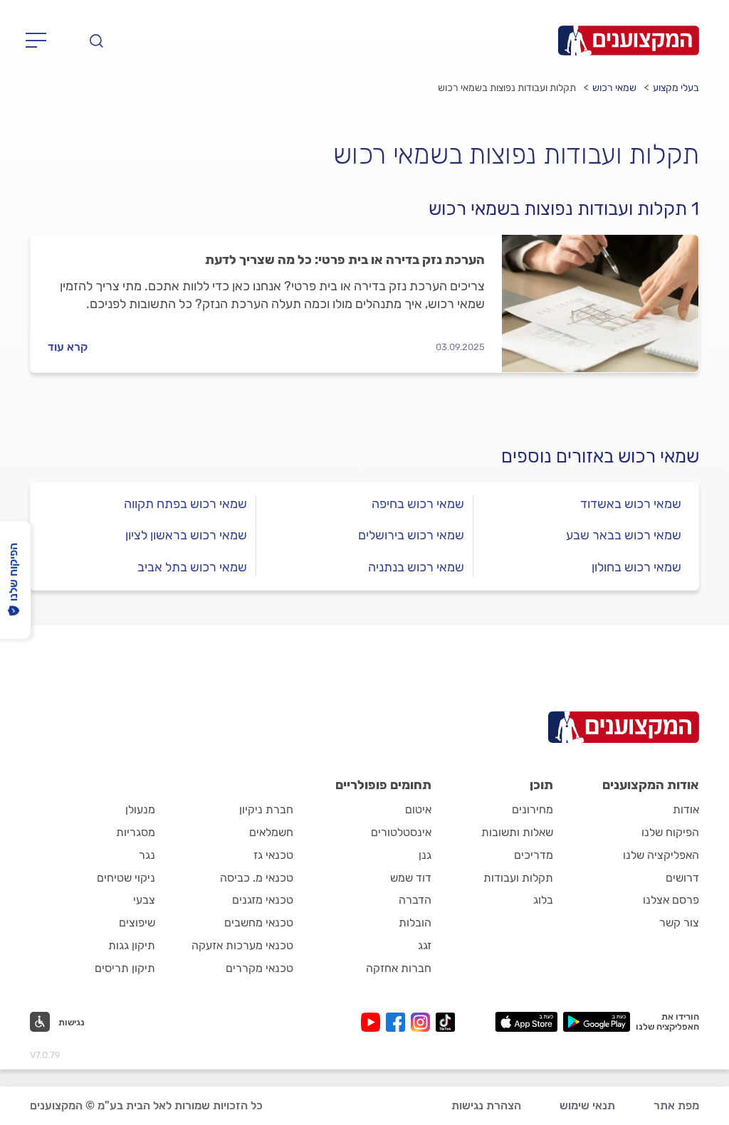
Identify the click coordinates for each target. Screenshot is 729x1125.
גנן (425, 855)
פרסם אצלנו (671, 900)
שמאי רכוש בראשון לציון (186, 535)
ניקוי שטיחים (126, 877)
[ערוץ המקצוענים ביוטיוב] (373, 1022)
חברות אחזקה (398, 968)
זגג (424, 945)
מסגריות (135, 832)
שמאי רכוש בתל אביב (192, 567)
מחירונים (532, 809)
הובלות (415, 922)
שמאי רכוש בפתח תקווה (185, 504)
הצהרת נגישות (486, 1105)
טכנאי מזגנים (262, 900)
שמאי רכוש (614, 88)
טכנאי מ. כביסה (256, 877)
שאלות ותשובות (517, 832)
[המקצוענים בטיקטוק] (445, 1022)
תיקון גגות (131, 945)
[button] (57, 1022)
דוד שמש (410, 877)
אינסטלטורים (401, 832)
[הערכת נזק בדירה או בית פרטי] (600, 303)
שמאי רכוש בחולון (636, 567)
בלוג (543, 900)
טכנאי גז (273, 855)
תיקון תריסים (125, 968)
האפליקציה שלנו (661, 855)
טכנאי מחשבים (258, 922)
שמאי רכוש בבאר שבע (623, 535)
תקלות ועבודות (518, 877)
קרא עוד (68, 347)
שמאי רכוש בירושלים (411, 535)
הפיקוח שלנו (670, 832)
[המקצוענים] (628, 41)
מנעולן (140, 809)
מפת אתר (676, 1105)
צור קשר (679, 922)
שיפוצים (137, 922)
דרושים (682, 877)
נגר (147, 855)
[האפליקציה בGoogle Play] (597, 1022)
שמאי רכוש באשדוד (630, 504)
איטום (418, 809)
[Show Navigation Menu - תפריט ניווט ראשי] (40, 40)
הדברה (415, 900)
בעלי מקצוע (676, 88)
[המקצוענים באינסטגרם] (423, 1022)
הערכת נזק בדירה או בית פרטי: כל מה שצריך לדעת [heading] (345, 260)
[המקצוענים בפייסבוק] (398, 1022)
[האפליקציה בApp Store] (526, 1022)
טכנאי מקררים (259, 968)
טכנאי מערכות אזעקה (242, 945)
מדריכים (533, 855)
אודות (686, 809)
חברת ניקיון (266, 809)
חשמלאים (271, 832)
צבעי (144, 900)
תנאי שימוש (587, 1105)
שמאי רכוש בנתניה (416, 567)
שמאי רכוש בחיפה (418, 504)
